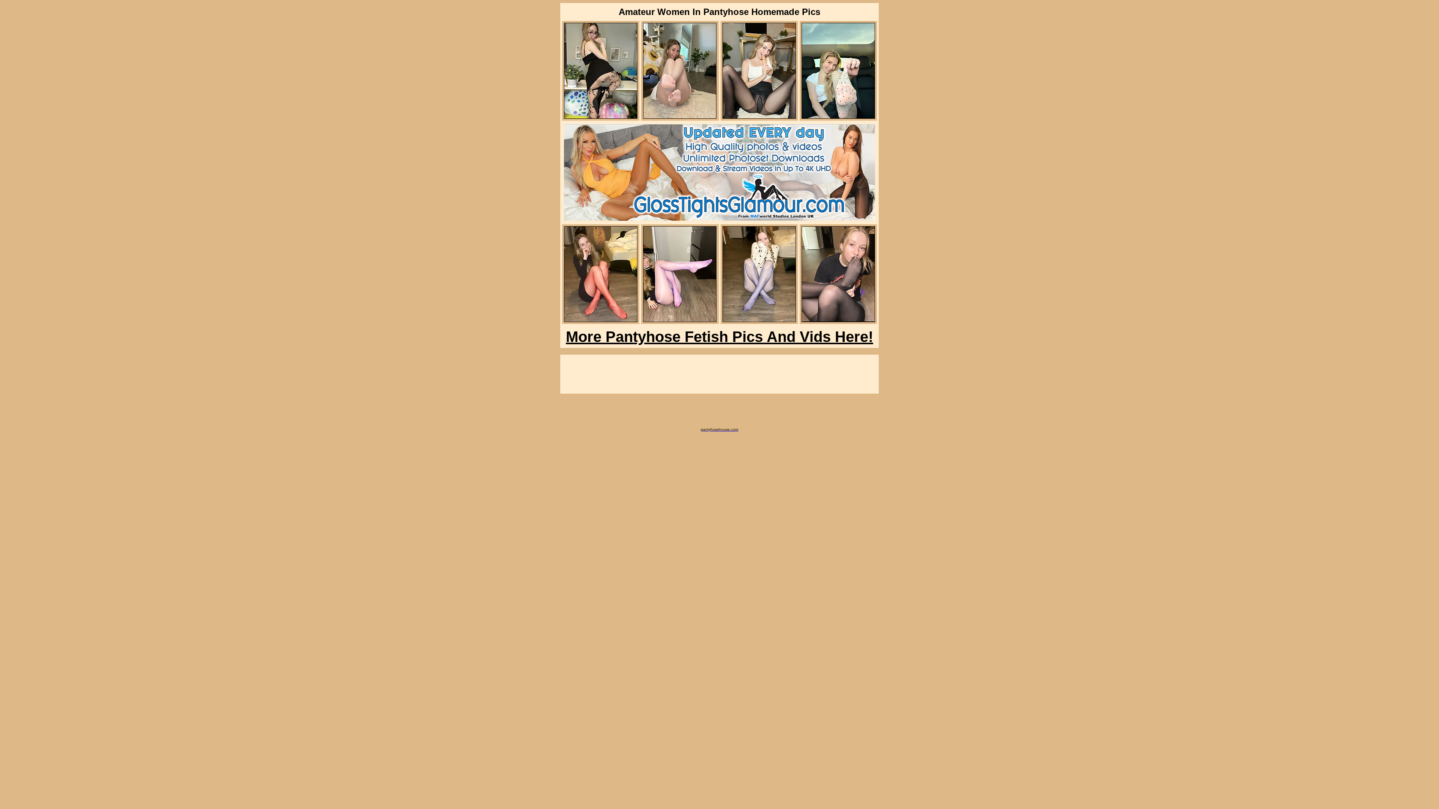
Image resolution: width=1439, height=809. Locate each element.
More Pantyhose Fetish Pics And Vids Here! (719, 336)
